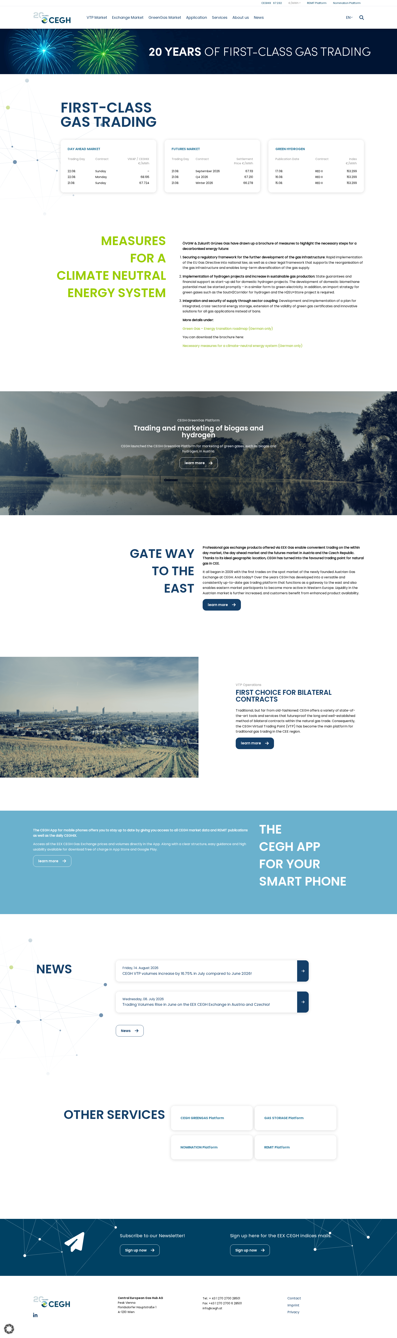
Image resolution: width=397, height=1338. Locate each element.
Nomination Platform (347, 3)
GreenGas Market (164, 17)
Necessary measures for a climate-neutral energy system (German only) (243, 345)
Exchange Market (127, 17)
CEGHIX (271, 3)
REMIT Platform (316, 3)
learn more (195, 462)
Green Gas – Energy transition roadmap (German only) (228, 328)
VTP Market (97, 17)
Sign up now (136, 1250)
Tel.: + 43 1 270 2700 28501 (221, 1298)
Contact (294, 1298)
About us (240, 17)
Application (196, 17)
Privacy (293, 1312)
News (259, 17)
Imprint (293, 1305)
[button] (9, 1329)
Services (219, 17)
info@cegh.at (212, 1308)
